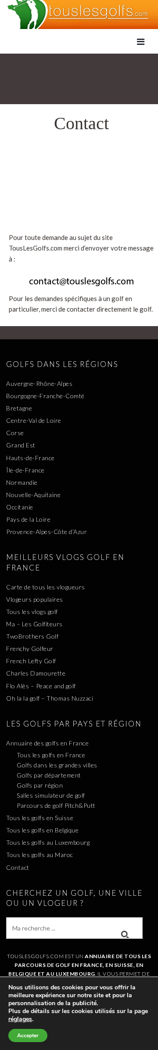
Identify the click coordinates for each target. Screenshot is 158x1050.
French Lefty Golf (31, 661)
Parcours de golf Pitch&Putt (56, 805)
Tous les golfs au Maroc (39, 854)
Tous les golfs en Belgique (42, 830)
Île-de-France (25, 470)
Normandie (22, 482)
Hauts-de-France (30, 457)
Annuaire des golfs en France (47, 743)
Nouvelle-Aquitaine (33, 494)
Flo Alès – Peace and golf (41, 686)
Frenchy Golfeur (30, 648)
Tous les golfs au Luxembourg (48, 842)
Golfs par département (49, 775)
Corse (15, 432)
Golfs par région (40, 785)
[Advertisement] (79, 186)
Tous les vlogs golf (32, 611)
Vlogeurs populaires (34, 599)
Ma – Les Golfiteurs (34, 624)
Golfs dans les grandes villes (57, 765)
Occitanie (19, 507)
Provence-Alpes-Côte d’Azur (46, 531)
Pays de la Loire (28, 519)
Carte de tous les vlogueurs (45, 587)
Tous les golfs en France (51, 755)
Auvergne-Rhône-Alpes (39, 383)
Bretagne (19, 408)
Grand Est (21, 445)
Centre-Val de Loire (33, 420)
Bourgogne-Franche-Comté (45, 396)
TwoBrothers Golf (32, 636)
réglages (20, 1019)
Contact (17, 867)
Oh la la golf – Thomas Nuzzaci (49, 698)
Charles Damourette (35, 673)
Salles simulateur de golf (51, 795)
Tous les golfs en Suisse (39, 817)
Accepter (28, 1035)
